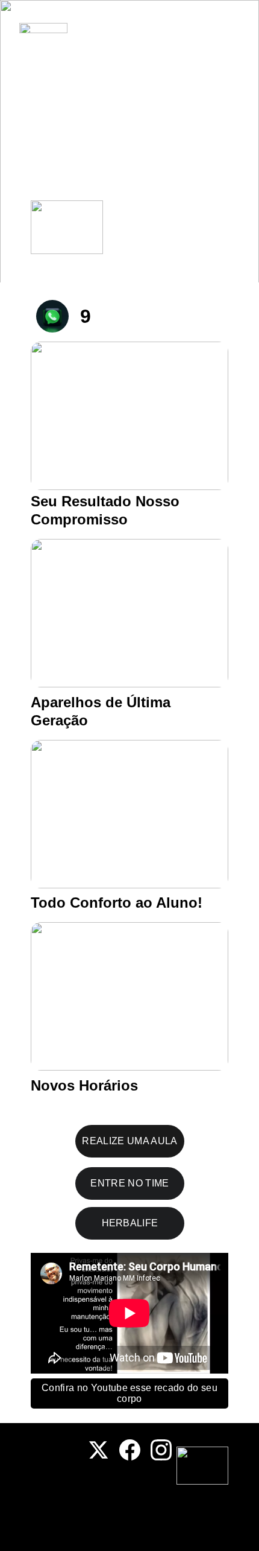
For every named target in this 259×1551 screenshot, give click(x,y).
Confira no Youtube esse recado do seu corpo (129, 1393)
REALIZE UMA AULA (129, 1141)
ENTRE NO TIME (129, 1183)
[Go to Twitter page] (98, 1449)
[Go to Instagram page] (161, 1449)
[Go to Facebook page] (129, 1449)
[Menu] (232, 27)
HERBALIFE (130, 1223)
